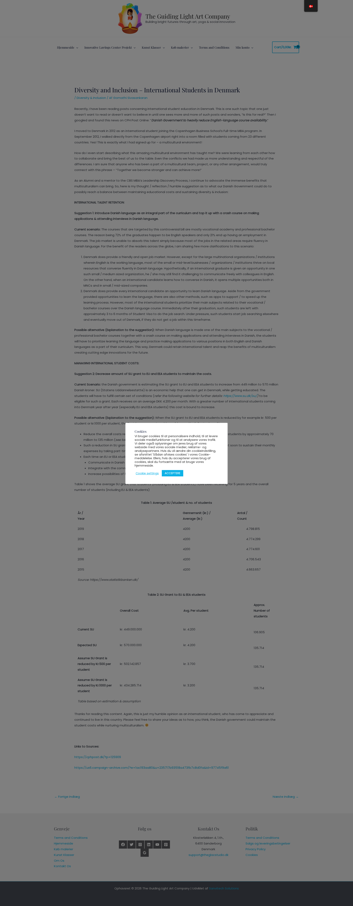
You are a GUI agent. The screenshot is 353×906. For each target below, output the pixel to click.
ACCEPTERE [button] (172, 473)
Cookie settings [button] (147, 473)
